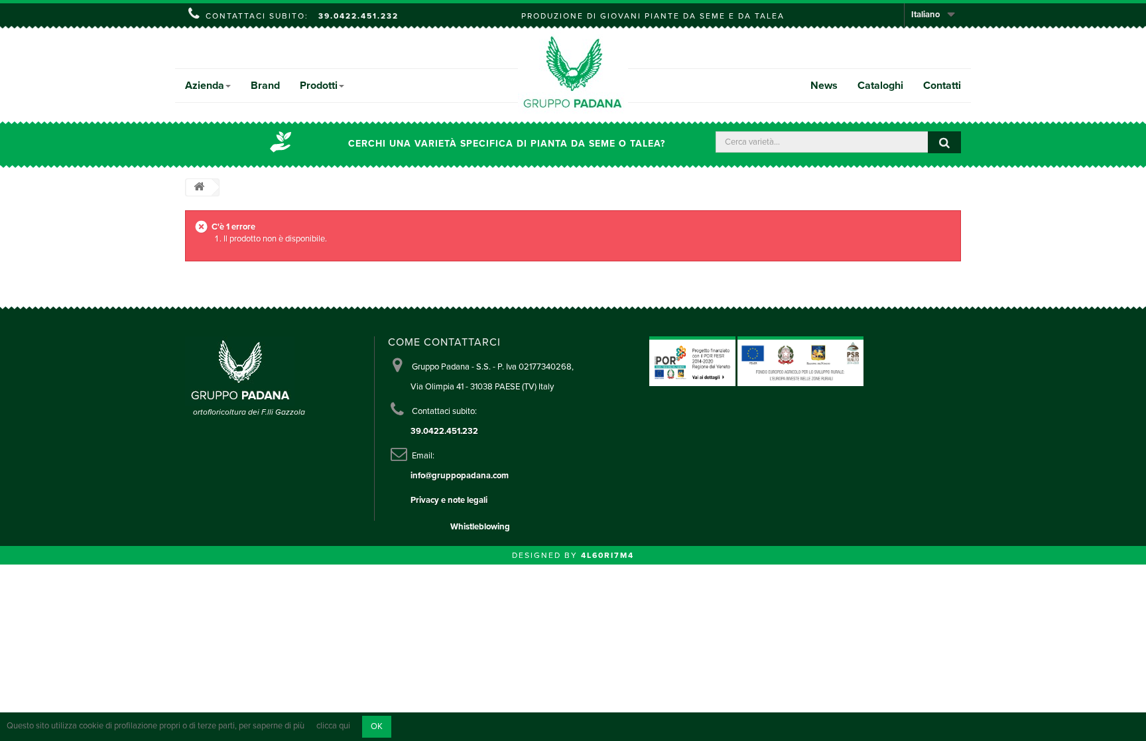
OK (377, 726)
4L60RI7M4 (607, 555)
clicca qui (333, 726)
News (824, 85)
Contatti (942, 85)
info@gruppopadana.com (460, 475)
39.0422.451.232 (358, 16)
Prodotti (319, 85)
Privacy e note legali (449, 500)
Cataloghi (880, 85)
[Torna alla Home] (199, 187)
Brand (265, 85)
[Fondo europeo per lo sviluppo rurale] (800, 361)
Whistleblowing (480, 526)
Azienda (204, 85)
